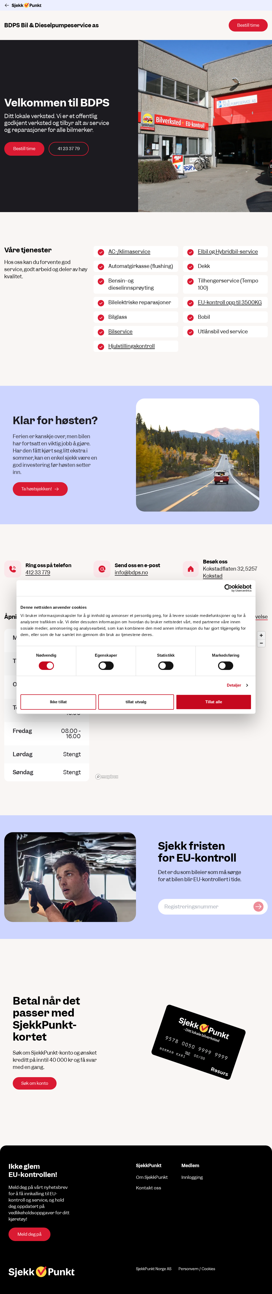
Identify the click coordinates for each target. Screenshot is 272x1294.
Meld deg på (29, 1234)
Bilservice (120, 331)
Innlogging (192, 1177)
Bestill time (24, 148)
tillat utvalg (136, 702)
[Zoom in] (261, 635)
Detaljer (234, 685)
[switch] (106, 665)
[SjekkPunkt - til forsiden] (136, 5)
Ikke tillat (58, 702)
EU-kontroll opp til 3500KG (230, 302)
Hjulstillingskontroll (131, 346)
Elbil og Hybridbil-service (228, 251)
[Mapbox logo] (106, 777)
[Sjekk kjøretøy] (258, 907)
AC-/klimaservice (129, 251)
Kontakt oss (148, 1188)
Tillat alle (213, 702)
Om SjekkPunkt (152, 1177)
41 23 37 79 (69, 148)
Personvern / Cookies (196, 1268)
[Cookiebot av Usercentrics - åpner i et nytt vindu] (228, 588)
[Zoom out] (261, 643)
